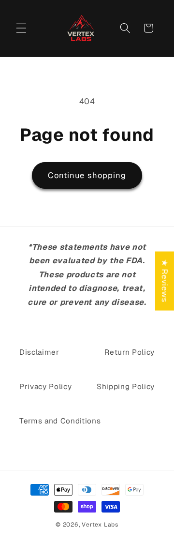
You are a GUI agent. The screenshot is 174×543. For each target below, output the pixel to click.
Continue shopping (87, 175)
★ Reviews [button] (165, 281)
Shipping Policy (126, 387)
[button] (21, 28)
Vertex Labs (100, 524)
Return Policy (129, 352)
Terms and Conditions (60, 421)
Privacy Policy (45, 387)
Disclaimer (39, 352)
